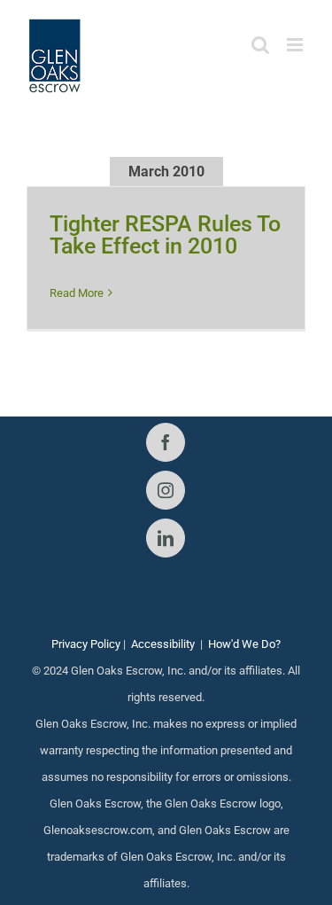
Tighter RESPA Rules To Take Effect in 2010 (165, 235)
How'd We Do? (244, 644)
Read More (77, 293)
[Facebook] (165, 442)
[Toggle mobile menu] (296, 44)
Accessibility (163, 644)
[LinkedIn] (165, 538)
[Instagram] (165, 490)
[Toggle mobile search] (260, 44)
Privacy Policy (85, 644)
